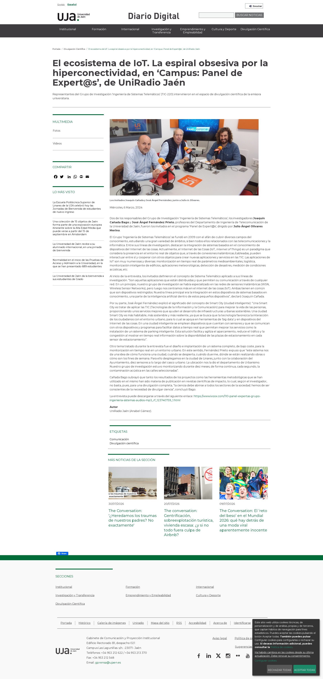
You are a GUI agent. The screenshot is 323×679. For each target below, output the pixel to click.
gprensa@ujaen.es (108, 662)
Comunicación (119, 439)
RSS (179, 623)
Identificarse (242, 623)
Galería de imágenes (111, 623)
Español (72, 4)
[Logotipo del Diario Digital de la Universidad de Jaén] (153, 16)
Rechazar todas (279, 670)
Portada (56, 49)
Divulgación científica (124, 443)
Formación (133, 587)
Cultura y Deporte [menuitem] (224, 29)
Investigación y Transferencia (75, 595)
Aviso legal (219, 638)
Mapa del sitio (160, 623)
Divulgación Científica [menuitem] (255, 29)
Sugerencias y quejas (249, 646)
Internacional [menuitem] (130, 29)
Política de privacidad (249, 638)
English (61, 4)
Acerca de (220, 623)
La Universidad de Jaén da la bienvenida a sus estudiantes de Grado (78, 277)
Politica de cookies (281, 647)
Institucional (64, 587)
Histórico (85, 623)
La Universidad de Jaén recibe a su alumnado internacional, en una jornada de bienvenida (77, 247)
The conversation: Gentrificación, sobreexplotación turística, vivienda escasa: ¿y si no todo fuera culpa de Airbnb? (188, 522)
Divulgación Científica (74, 49)
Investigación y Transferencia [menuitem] (161, 31)
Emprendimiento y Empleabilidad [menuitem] (192, 31)
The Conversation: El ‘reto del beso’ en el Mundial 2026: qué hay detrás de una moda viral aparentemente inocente (243, 520)
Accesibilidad (197, 623)
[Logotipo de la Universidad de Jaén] (74, 16)
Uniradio (138, 623)
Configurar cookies (266, 660)
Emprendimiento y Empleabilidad (148, 595)
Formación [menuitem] (99, 29)
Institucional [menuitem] (67, 29)
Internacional (205, 587)
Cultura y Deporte (208, 595)
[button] (184, 158)
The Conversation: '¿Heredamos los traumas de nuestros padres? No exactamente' (133, 518)
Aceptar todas (304, 670)
